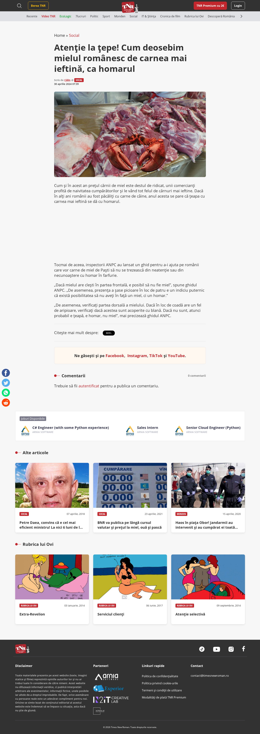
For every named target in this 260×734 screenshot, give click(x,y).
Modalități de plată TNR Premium (164, 697)
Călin (67, 80)
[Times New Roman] (130, 7)
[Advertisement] (130, 233)
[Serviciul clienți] (130, 589)
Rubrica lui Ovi (29, 605)
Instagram (137, 355)
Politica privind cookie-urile (160, 683)
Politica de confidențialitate (160, 676)
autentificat (89, 385)
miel (109, 333)
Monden (181, 514)
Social (74, 35)
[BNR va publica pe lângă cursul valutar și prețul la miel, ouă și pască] (130, 498)
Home (59, 35)
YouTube (176, 355)
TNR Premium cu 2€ (210, 6)
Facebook (115, 355)
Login (238, 6)
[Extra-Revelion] (52, 589)
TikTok (156, 355)
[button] (21, 16)
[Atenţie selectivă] (208, 589)
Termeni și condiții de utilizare (162, 690)
